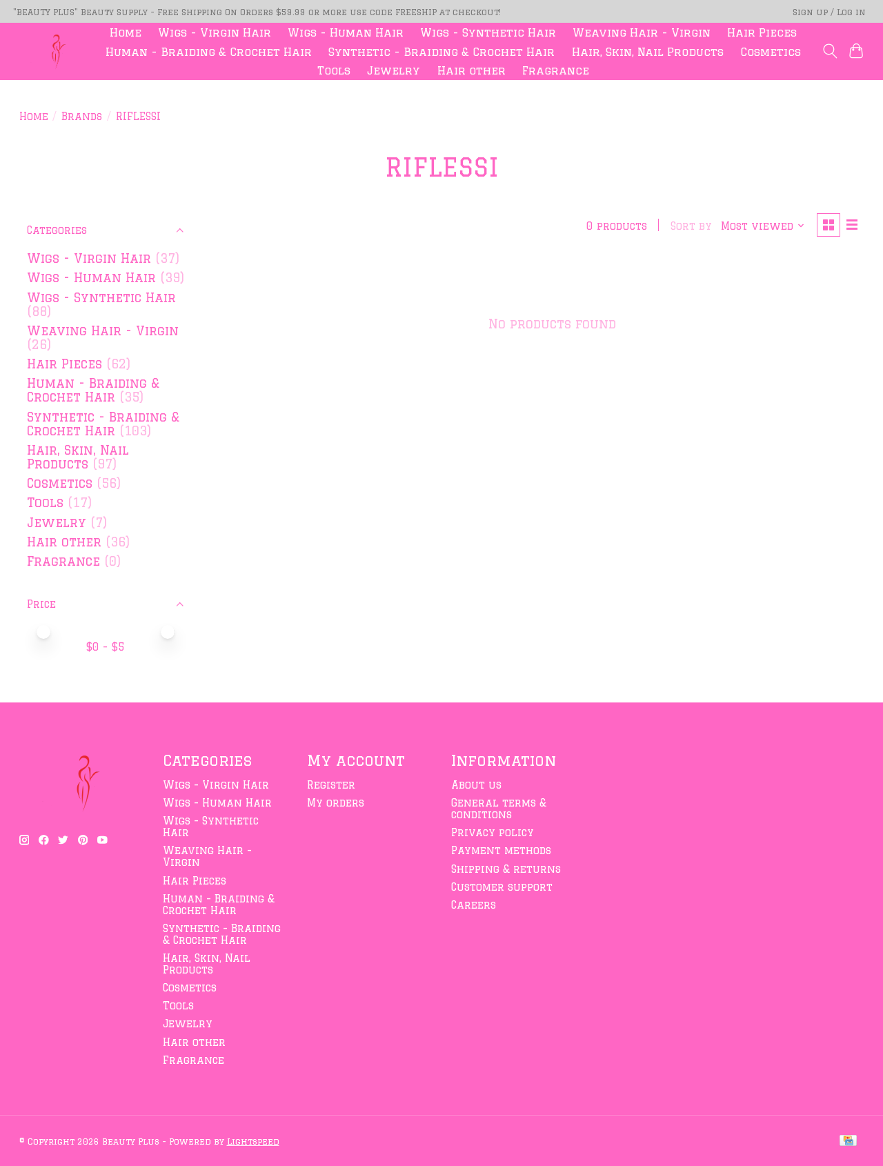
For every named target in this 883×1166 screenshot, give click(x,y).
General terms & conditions (498, 808)
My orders (335, 803)
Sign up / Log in (829, 12)
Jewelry (393, 70)
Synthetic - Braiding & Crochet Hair (441, 52)
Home (125, 32)
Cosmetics (770, 52)
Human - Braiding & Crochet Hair (209, 52)
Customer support (502, 887)
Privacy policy (492, 832)
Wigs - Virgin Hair (214, 32)
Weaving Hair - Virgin (642, 32)
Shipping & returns (506, 869)
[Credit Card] (848, 1141)
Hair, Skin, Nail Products (648, 52)
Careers (473, 905)
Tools (333, 70)
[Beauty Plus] (55, 51)
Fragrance (555, 70)
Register (331, 785)
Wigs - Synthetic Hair (488, 32)
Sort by (691, 226)
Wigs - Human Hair (346, 32)
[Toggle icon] (830, 51)
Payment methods (501, 850)
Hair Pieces (762, 32)
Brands (81, 116)
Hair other (471, 70)
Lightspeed (253, 1141)
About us (476, 785)
